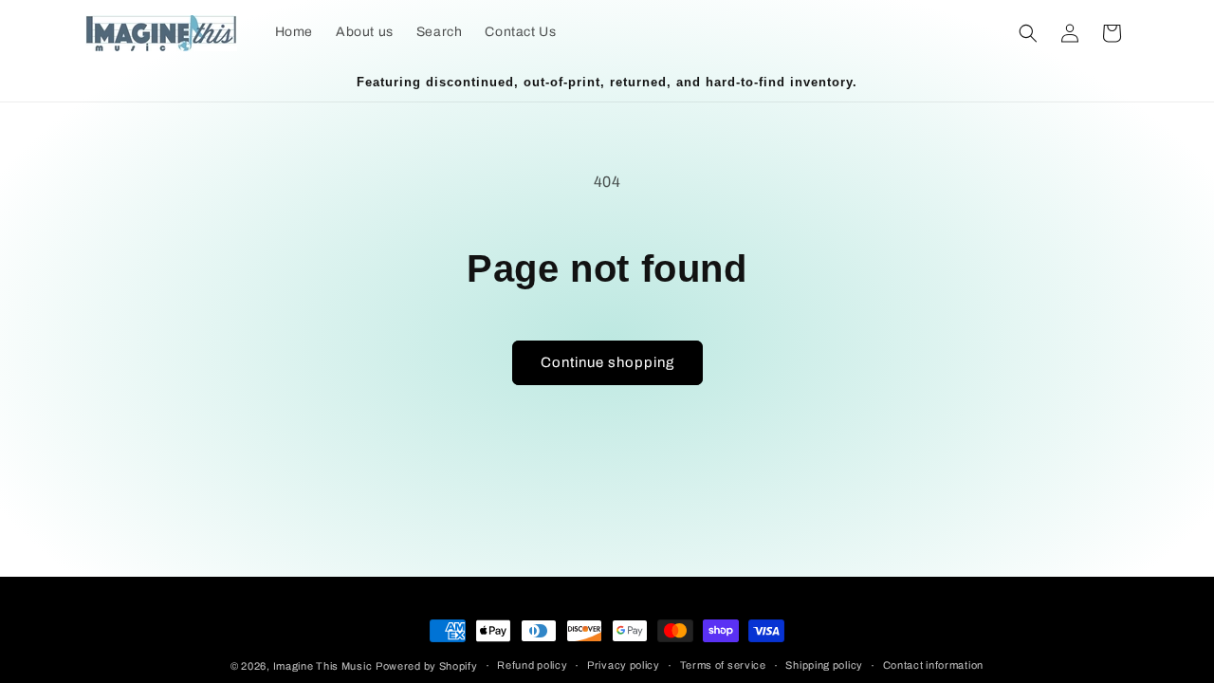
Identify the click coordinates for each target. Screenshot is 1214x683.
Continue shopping (607, 362)
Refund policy (532, 665)
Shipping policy (824, 665)
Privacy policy (623, 665)
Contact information (933, 665)
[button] (1028, 33)
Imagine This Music (323, 666)
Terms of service (723, 665)
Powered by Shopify (427, 666)
